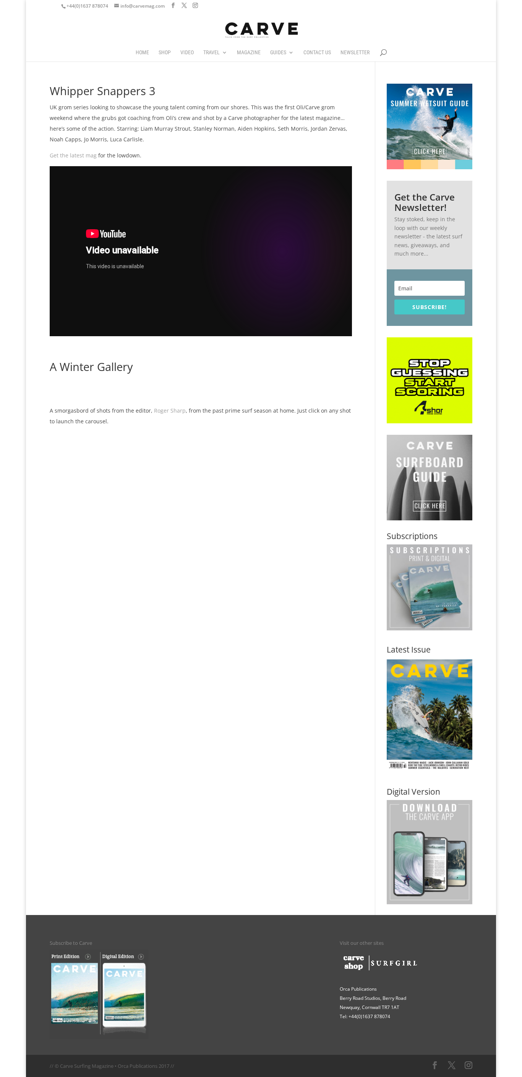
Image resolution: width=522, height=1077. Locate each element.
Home (142, 52)
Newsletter (355, 52)
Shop (165, 52)
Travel (211, 52)
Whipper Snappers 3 (103, 91)
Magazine (249, 52)
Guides (278, 52)
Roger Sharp (170, 410)
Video (187, 52)
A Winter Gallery (91, 366)
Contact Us (317, 52)
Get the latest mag (73, 155)
